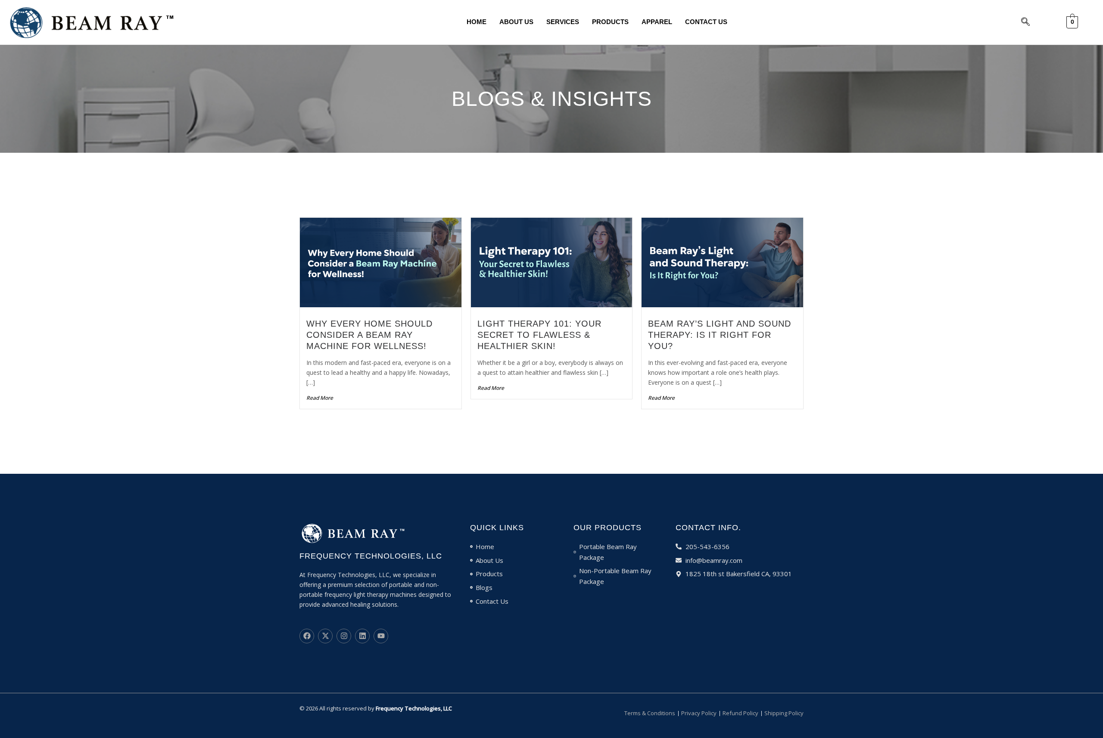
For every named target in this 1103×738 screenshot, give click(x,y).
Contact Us (706, 21)
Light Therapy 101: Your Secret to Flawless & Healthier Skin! (539, 335)
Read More (319, 397)
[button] (1025, 22)
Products (610, 21)
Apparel (657, 21)
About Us (516, 21)
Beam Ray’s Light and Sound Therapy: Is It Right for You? (719, 335)
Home (476, 21)
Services (562, 21)
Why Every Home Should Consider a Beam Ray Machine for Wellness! (369, 335)
